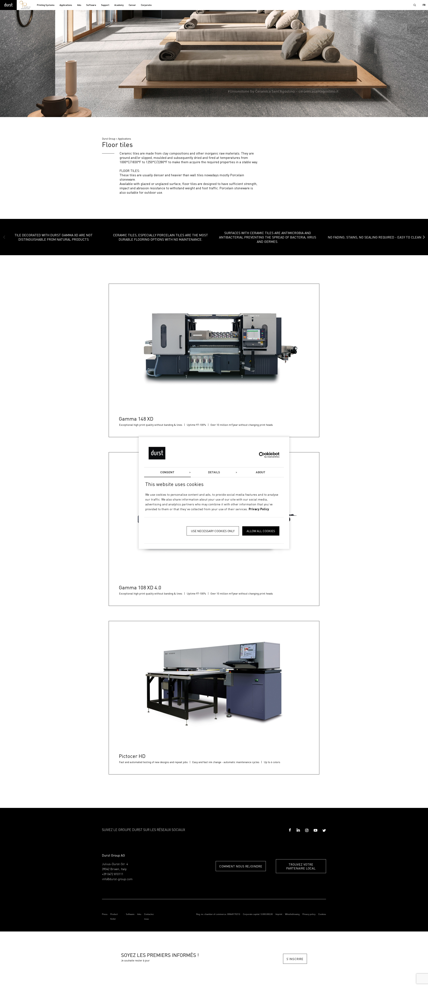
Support (105, 5)
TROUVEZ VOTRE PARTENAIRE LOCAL (301, 866)
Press (105, 914)
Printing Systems (46, 5)
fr (424, 5)
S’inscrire (295, 959)
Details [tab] (214, 472)
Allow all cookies (261, 531)
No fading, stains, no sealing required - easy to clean (374, 237)
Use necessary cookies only (213, 531)
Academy (119, 5)
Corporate (146, 5)
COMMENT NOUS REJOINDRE (240, 866)
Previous (4, 237)
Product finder (114, 916)
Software (91, 5)
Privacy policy (308, 914)
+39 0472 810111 (112, 874)
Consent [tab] (167, 472)
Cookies (322, 914)
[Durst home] (8, 5)
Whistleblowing (292, 914)
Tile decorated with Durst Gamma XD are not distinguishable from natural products (54, 237)
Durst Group (108, 138)
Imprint (279, 914)
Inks (79, 5)
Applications (66, 5)
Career (132, 5)
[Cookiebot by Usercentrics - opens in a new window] (264, 455)
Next (424, 237)
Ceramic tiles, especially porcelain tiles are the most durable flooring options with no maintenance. (160, 237)
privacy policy (259, 509)
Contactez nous (149, 916)
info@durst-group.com (117, 879)
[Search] (414, 5)
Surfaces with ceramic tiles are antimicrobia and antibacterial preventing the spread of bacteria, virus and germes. (267, 237)
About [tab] (260, 472)
